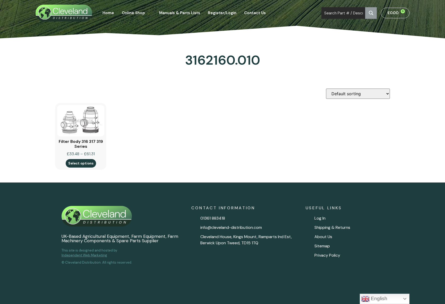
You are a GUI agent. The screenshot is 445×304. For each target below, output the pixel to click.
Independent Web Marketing (84, 255)
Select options (80, 163)
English (378, 298)
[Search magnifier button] (371, 13)
